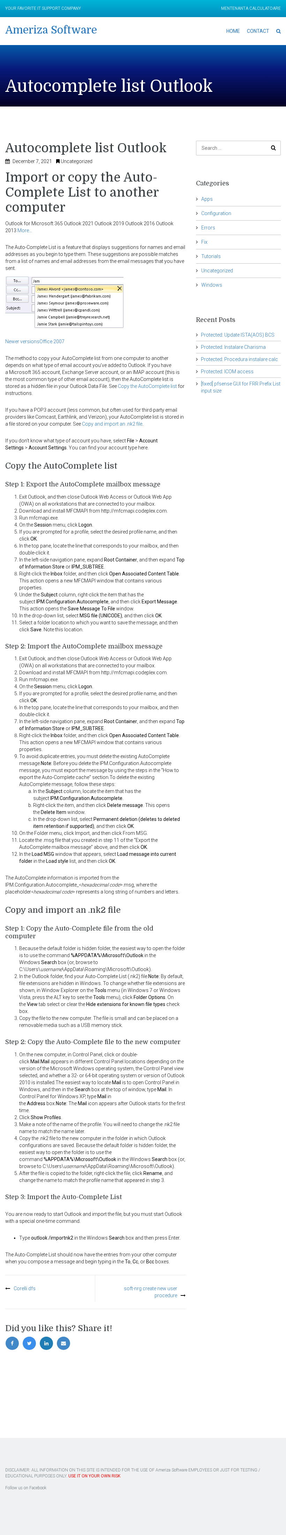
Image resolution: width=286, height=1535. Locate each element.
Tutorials (211, 256)
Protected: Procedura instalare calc (239, 359)
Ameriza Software (51, 30)
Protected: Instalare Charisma (233, 347)
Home (233, 31)
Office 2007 (52, 341)
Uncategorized (76, 161)
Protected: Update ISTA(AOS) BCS (237, 335)
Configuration (216, 213)
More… (24, 230)
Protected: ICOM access (227, 371)
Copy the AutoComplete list (147, 386)
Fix (204, 242)
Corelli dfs (25, 1288)
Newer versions (22, 341)
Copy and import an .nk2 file (112, 424)
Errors (208, 227)
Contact (258, 31)
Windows (211, 285)
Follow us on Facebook (25, 1487)
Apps (207, 199)
